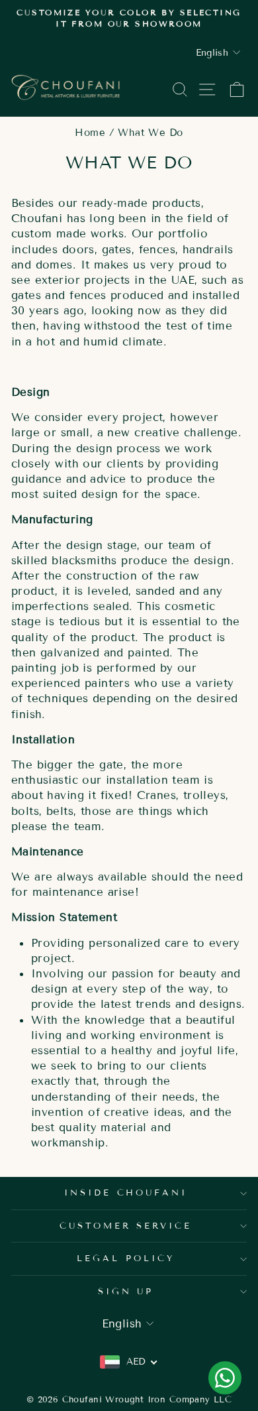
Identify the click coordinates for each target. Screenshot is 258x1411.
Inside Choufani (126, 1193)
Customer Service (126, 1226)
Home (90, 133)
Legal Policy (126, 1258)
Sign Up (126, 1291)
